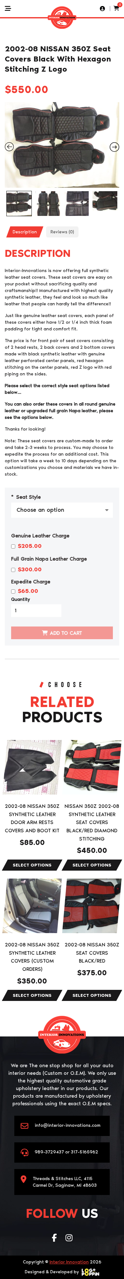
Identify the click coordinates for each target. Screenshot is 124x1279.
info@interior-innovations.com (67, 1125)
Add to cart (66, 633)
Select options (32, 865)
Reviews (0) (62, 232)
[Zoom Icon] (62, 145)
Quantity (20, 599)
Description (25, 232)
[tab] (25, 231)
